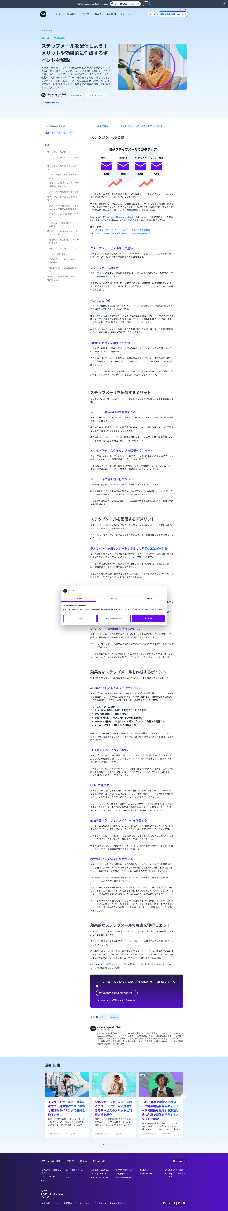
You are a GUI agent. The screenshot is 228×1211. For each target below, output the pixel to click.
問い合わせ (99, 1161)
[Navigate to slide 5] (117, 1145)
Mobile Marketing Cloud (121, 216)
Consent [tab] (78, 598)
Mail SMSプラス (147, 1173)
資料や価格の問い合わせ (171, 14)
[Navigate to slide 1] (103, 1145)
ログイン (182, 9)
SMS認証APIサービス (100, 1173)
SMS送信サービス (123, 1173)
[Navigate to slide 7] (124, 1145)
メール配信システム (109, 964)
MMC (68, 1177)
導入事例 (71, 14)
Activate (59, 37)
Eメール (45, 37)
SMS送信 (104, 220)
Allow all (148, 618)
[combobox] (125, 3)
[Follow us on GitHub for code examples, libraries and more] (164, 1203)
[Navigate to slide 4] (114, 1145)
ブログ (85, 14)
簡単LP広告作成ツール (100, 1177)
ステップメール (97, 272)
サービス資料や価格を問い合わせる (116, 993)
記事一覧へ (48, 30)
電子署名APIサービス (124, 1169)
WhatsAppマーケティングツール (175, 1175)
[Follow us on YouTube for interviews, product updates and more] (183, 1203)
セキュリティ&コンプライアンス (51, 1171)
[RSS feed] (178, 1203)
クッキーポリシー (83, 1203)
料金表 (98, 14)
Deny (80, 618)
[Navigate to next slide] (183, 1097)
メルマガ (94, 305)
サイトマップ (100, 1203)
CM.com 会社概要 (50, 1161)
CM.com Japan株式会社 (57, 94)
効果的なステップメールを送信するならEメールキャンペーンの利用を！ (132, 125)
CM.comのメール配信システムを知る (114, 1000)
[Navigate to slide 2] (107, 1145)
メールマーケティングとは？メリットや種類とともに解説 (122, 229)
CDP (43, 1180)
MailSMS (144, 1169)
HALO (68, 1173)
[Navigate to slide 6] (121, 1145)
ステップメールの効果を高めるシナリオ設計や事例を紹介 (123, 233)
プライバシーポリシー (50, 1203)
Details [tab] (114, 598)
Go (146, 4)
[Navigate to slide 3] (110, 1145)
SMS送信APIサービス (174, 1169)
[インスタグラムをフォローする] (169, 1203)
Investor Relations (118, 1203)
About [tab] (149, 598)
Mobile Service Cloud (100, 1169)
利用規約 (68, 1203)
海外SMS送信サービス (125, 1177)
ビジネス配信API (48, 1176)
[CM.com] (43, 14)
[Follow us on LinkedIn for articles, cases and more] (174, 1203)
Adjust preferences (114, 618)
